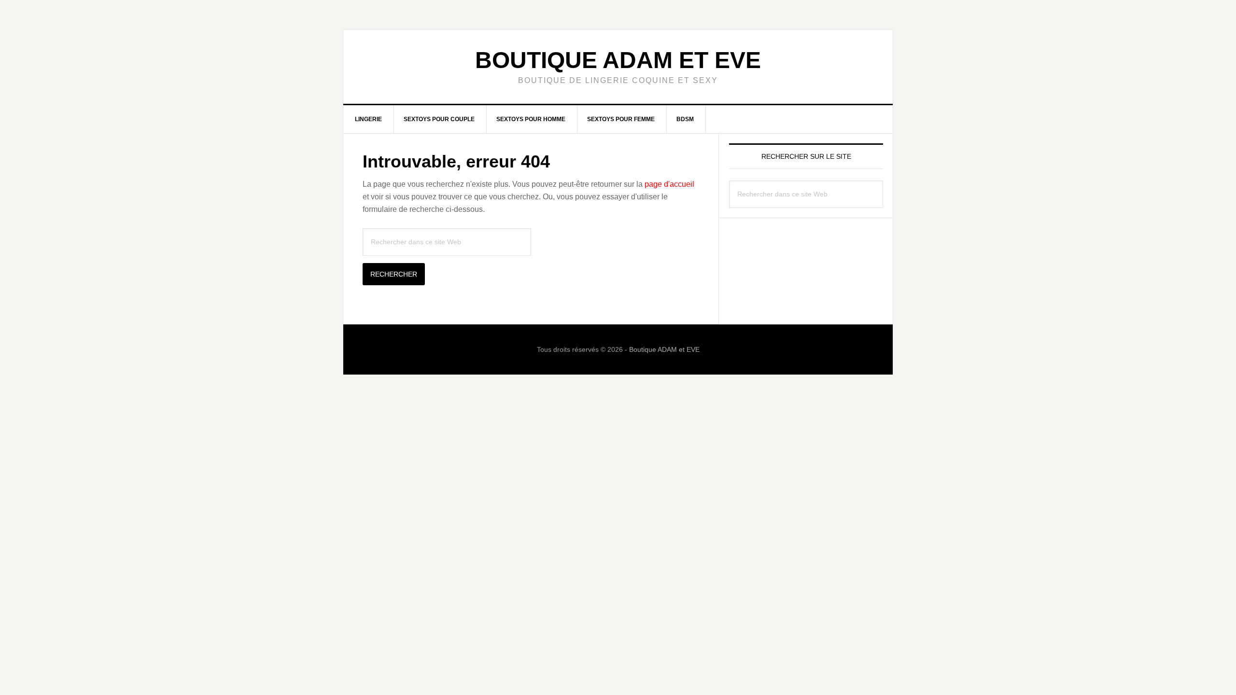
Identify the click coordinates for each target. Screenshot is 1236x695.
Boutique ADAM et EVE (618, 60)
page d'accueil (669, 184)
